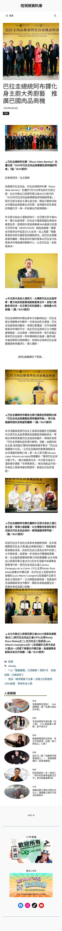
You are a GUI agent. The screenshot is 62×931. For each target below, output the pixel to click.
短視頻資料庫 (31, 6)
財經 (6, 113)
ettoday (12, 666)
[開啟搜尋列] (55, 15)
